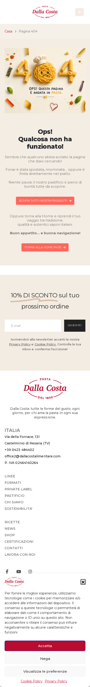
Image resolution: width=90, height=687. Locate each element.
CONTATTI (14, 548)
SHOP (10, 535)
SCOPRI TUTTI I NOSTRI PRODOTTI (43, 200)
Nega (45, 658)
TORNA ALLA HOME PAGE (43, 247)
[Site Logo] (45, 12)
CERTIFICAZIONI (19, 541)
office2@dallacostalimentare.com (32, 456)
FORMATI (13, 483)
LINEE (10, 476)
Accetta (45, 646)
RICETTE (12, 522)
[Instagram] (30, 571)
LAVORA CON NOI (20, 554)
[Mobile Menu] (79, 12)
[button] (83, 581)
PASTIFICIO (14, 496)
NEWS (10, 528)
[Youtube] (18, 571)
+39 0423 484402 (19, 450)
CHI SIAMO (14, 502)
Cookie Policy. (46, 344)
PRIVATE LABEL (18, 489)
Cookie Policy (31, 681)
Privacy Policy (56, 681)
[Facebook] (7, 571)
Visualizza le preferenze (45, 671)
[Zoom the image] (45, 380)
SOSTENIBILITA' (18, 509)
